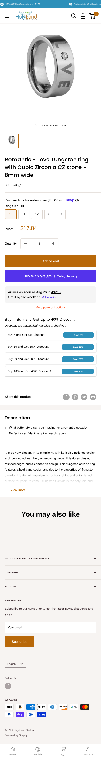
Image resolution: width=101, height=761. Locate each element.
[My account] (83, 16)
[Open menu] (7, 16)
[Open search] (73, 16)
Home (12, 754)
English (11, 664)
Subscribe (19, 642)
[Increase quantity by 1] (53, 244)
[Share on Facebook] (66, 397)
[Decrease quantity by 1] (26, 244)
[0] (92, 16)
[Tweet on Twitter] (84, 397)
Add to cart (50, 261)
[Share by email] (93, 397)
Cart (63, 755)
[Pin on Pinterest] (75, 397)
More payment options (50, 307)
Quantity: (11, 243)
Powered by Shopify (16, 735)
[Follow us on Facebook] (8, 686)
